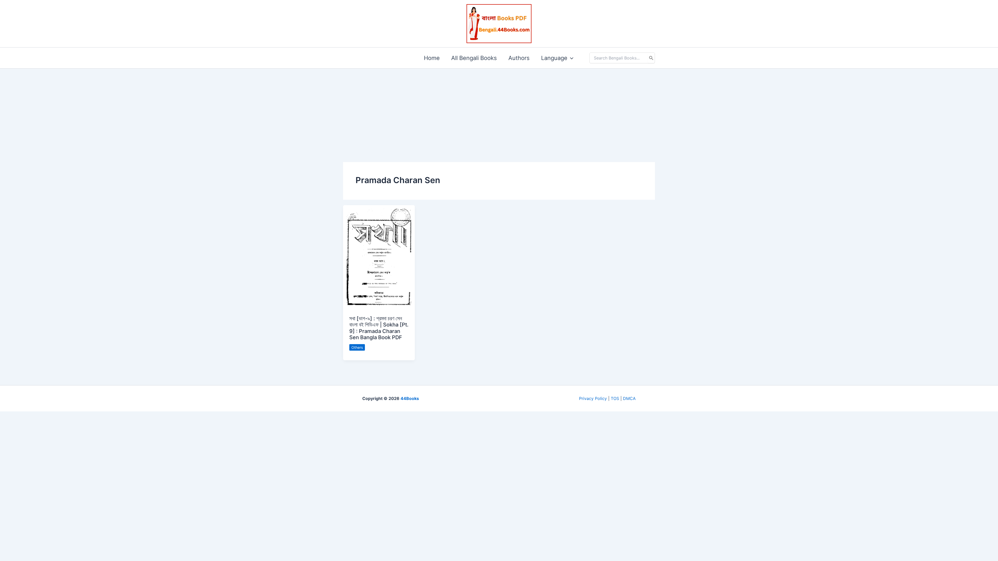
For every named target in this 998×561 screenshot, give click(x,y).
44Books (409, 398)
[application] (570, 58)
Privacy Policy (593, 398)
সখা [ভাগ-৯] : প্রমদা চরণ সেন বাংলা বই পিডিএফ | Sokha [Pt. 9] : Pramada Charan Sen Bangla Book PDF (379, 328)
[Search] (651, 58)
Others (357, 347)
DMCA (629, 398)
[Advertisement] (499, 107)
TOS (615, 398)
